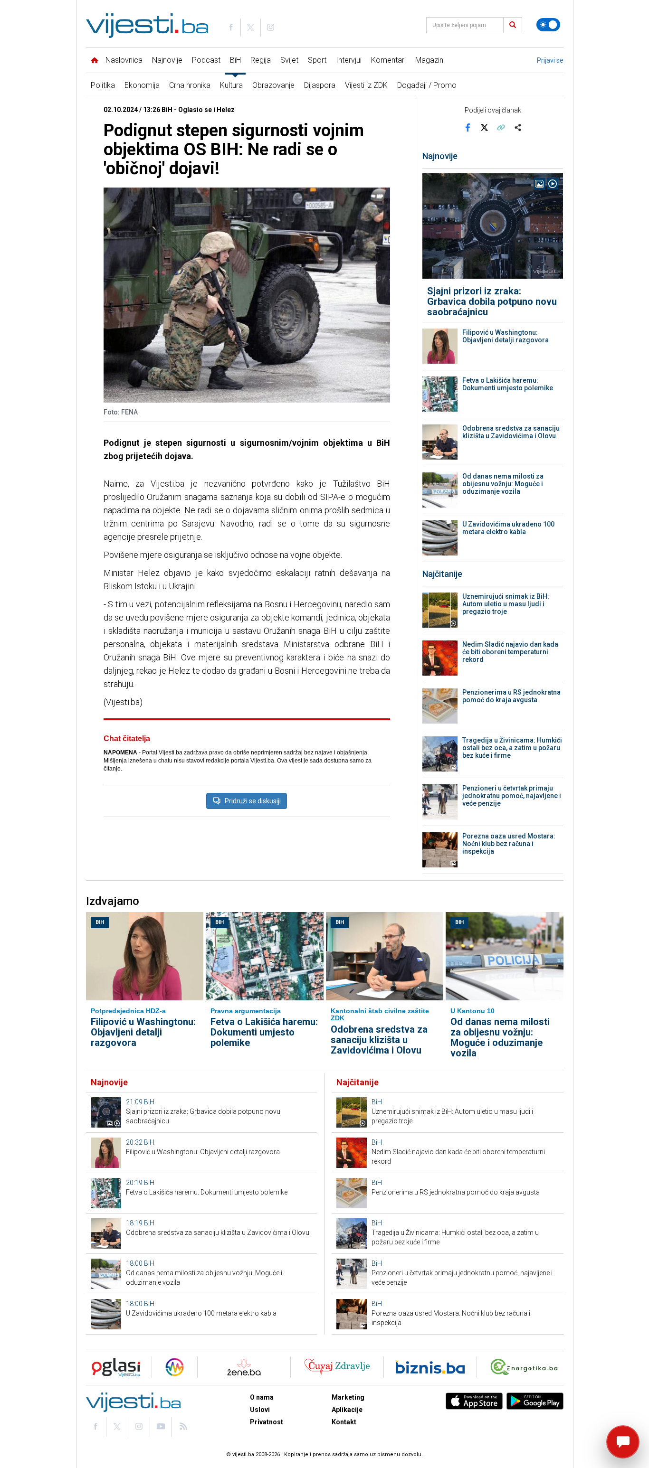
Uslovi (260, 1409)
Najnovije (167, 60)
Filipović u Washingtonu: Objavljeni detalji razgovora (505, 336)
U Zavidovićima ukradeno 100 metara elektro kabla (508, 528)
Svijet (289, 60)
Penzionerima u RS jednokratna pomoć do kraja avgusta (511, 696)
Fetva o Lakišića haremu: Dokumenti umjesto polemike (507, 384)
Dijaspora (319, 85)
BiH (235, 60)
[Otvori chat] (623, 1442)
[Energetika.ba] (526, 1367)
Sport (317, 60)
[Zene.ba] (244, 1367)
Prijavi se (550, 60)
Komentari (388, 60)
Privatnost (266, 1422)
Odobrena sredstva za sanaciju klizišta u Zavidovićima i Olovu (511, 432)
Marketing (348, 1397)
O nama (262, 1397)
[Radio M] (113, 1367)
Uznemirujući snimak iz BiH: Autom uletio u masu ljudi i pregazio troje (505, 604)
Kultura (231, 85)
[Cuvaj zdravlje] (337, 1367)
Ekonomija (142, 85)
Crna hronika (189, 85)
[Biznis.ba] (430, 1367)
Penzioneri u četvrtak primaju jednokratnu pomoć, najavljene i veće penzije (511, 795)
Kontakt (344, 1422)
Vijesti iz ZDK (366, 85)
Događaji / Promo (427, 85)
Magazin (429, 60)
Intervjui (349, 60)
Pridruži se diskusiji (253, 801)
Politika (103, 85)
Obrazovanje (273, 85)
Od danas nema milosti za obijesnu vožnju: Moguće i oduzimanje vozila (503, 483)
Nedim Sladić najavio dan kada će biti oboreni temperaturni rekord (510, 651)
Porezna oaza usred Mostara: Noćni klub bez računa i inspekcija (508, 843)
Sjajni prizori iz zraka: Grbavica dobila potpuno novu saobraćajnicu (492, 301)
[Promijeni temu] (548, 24)
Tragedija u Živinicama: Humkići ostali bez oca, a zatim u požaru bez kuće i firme (512, 747)
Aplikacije (347, 1409)
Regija (260, 60)
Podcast (206, 60)
